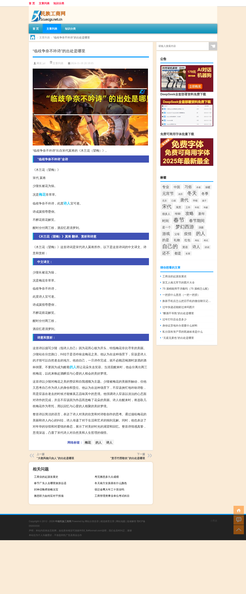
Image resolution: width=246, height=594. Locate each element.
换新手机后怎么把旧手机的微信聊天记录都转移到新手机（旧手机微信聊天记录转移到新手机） (187, 301)
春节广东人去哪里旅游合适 (50, 483)
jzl (44, 63)
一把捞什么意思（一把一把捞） (181, 295)
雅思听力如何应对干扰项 (49, 496)
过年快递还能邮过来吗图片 (178, 307)
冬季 (204, 193)
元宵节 (168, 193)
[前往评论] (238, 519)
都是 (178, 253)
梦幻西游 (184, 226)
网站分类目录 (92, 521)
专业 (165, 186)
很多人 (166, 214)
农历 (180, 193)
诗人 (66, 203)
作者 (198, 187)
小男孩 (213, 520)
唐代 (184, 200)
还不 (166, 253)
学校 (195, 200)
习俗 (188, 186)
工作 (188, 207)
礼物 (177, 240)
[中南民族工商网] (49, 7)
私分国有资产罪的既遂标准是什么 (182, 331)
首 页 (32, 3)
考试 (206, 240)
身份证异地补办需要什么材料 (179, 325)
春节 (178, 219)
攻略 (189, 213)
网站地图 (120, 521)
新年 (201, 213)
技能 (178, 214)
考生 (197, 240)
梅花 (42, 194)
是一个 (166, 227)
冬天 (192, 192)
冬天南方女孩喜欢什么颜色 (111, 483)
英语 (185, 247)
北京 (164, 200)
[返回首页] (238, 510)
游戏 (166, 233)
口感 (173, 200)
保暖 (207, 187)
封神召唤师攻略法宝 (46, 489)
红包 (187, 240)
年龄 (206, 207)
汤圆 (201, 227)
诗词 (207, 247)
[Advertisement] (115, 567)
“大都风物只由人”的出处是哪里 (55, 458)
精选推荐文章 (107, 521)
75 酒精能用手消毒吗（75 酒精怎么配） (186, 288)
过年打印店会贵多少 (174, 319)
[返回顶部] (238, 529)
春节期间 (196, 220)
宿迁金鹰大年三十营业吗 (109, 489)
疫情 (187, 233)
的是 (165, 239)
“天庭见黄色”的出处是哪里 (178, 338)
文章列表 (44, 3)
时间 (165, 220)
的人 (73, 366)
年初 (197, 207)
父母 (177, 234)
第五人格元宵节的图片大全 (178, 282)
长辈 (188, 253)
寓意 (178, 207)
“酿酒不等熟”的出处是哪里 (178, 313)
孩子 (204, 200)
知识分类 (58, 3)
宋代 (166, 206)
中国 (177, 187)
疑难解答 (131, 521)
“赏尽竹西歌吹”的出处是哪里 (127, 458)
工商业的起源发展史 (46, 477)
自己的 (170, 246)
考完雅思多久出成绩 (107, 477)
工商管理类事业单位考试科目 (112, 496)
